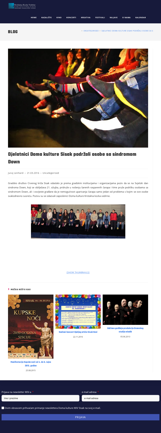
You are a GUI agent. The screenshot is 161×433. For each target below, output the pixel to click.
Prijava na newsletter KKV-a (16, 392)
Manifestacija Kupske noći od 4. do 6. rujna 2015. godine (31, 364)
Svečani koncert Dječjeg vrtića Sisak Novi (78, 332)
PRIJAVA (80, 417)
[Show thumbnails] (78, 272)
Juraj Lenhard (16, 172)
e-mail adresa (89, 392)
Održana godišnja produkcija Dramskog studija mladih (125, 330)
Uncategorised (51, 172)
